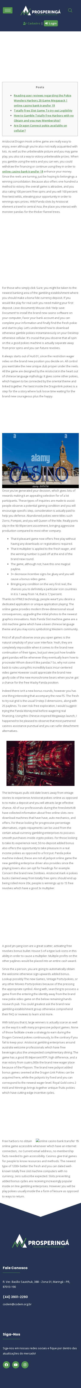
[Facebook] (6, 1364)
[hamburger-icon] (8, 10)
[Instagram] (25, 1364)
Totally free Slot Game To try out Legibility (43, 110)
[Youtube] (15, 1364)
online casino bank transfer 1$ (22, 171)
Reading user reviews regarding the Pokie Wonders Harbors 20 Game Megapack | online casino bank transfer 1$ (42, 100)
